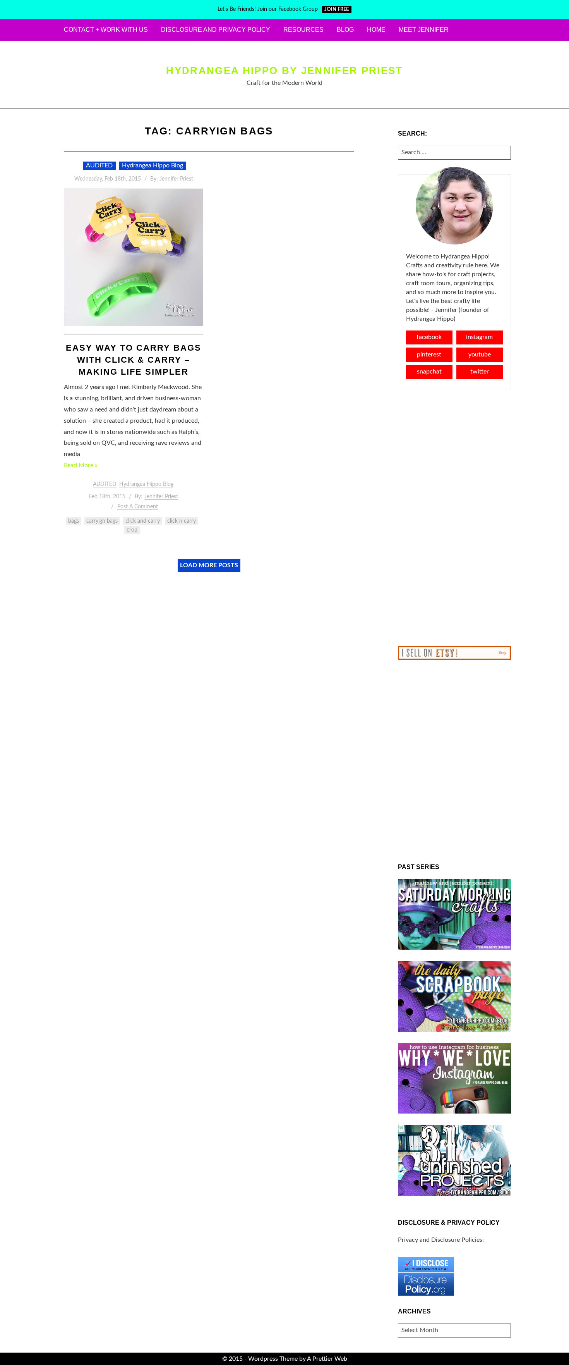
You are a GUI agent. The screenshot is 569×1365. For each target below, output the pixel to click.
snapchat (429, 371)
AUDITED (99, 165)
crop (132, 530)
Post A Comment (137, 507)
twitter (479, 371)
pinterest (429, 354)
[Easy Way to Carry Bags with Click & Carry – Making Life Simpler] (133, 257)
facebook (429, 337)
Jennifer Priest (176, 179)
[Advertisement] (454, 518)
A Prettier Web (327, 1359)
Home (376, 29)
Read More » (81, 465)
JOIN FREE (336, 9)
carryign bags (102, 521)
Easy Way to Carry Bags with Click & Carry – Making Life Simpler (133, 360)
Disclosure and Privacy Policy (215, 29)
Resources (303, 29)
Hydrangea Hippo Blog (152, 165)
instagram (479, 337)
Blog (345, 29)
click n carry (181, 521)
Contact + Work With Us (106, 29)
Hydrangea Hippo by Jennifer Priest (284, 70)
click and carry (142, 521)
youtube (479, 354)
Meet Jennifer (424, 29)
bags (73, 521)
